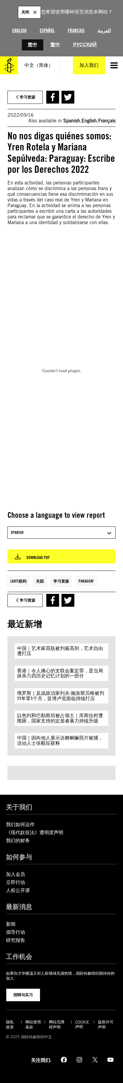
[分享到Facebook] (52, 97)
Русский (85, 44)
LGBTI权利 (18, 581)
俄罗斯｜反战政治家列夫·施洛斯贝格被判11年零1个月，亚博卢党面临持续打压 (60, 695)
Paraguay (86, 581)
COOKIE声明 (82, 1024)
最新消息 (19, 906)
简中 (32, 44)
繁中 (55, 44)
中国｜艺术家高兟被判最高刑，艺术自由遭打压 (60, 651)
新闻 (11, 924)
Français (76, 30)
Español (47, 30)
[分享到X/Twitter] (67, 97)
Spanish (71, 121)
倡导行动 (15, 932)
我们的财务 (18, 840)
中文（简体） (38, 65)
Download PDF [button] (38, 557)
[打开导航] (114, 65)
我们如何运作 (20, 824)
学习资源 (61, 581)
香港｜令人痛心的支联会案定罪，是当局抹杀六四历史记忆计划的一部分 (60, 673)
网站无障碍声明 (56, 1024)
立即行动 (15, 882)
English (19, 30)
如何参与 (19, 857)
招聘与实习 (23, 994)
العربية (104, 30)
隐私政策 (10, 1024)
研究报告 (15, 940)
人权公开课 (18, 890)
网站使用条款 (33, 1024)
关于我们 (19, 807)
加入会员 (15, 874)
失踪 (40, 581)
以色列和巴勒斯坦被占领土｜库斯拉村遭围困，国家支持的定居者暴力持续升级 (60, 718)
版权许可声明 (105, 1024)
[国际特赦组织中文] (9, 65)
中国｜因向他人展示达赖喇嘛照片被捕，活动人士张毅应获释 (60, 740)
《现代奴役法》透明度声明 (34, 832)
